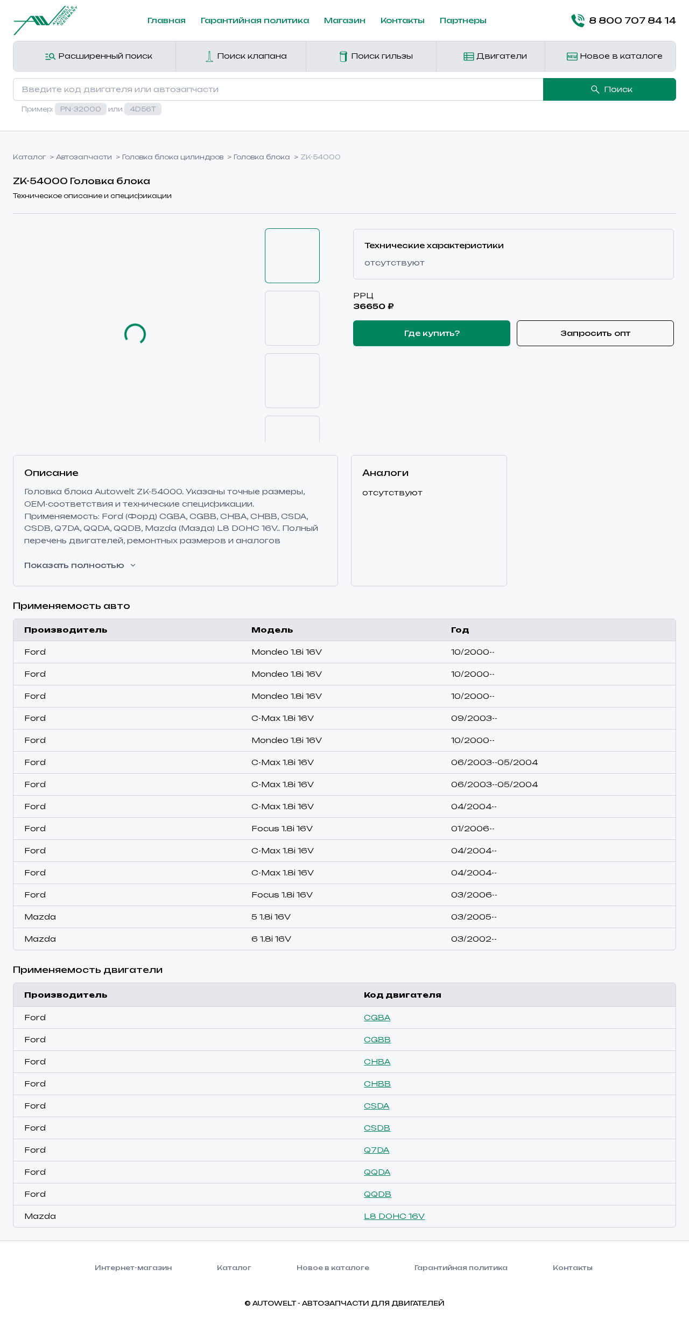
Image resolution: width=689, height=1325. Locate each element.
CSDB (377, 1127)
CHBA (377, 1061)
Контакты (403, 20)
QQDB (377, 1193)
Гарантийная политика (255, 20)
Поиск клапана (251, 55)
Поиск (618, 89)
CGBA (377, 1017)
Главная (166, 20)
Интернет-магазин (133, 1268)
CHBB (377, 1083)
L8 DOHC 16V (394, 1216)
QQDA (377, 1171)
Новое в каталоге (620, 55)
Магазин (344, 20)
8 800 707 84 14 (632, 20)
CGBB (377, 1039)
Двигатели (500, 55)
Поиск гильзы (381, 55)
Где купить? (432, 333)
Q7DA (376, 1149)
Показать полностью (74, 565)
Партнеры (463, 20)
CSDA (376, 1105)
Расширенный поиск (104, 55)
